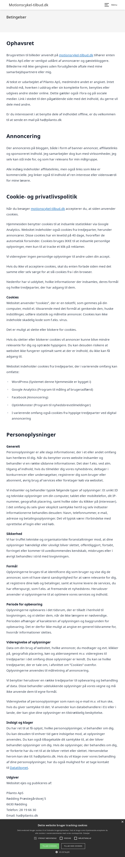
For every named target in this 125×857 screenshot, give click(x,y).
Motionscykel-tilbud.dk (28, 4)
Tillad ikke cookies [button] (73, 846)
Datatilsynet (19, 767)
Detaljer (86, 833)
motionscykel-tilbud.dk (76, 55)
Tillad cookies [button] (50, 846)
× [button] (122, 822)
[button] (62, 851)
